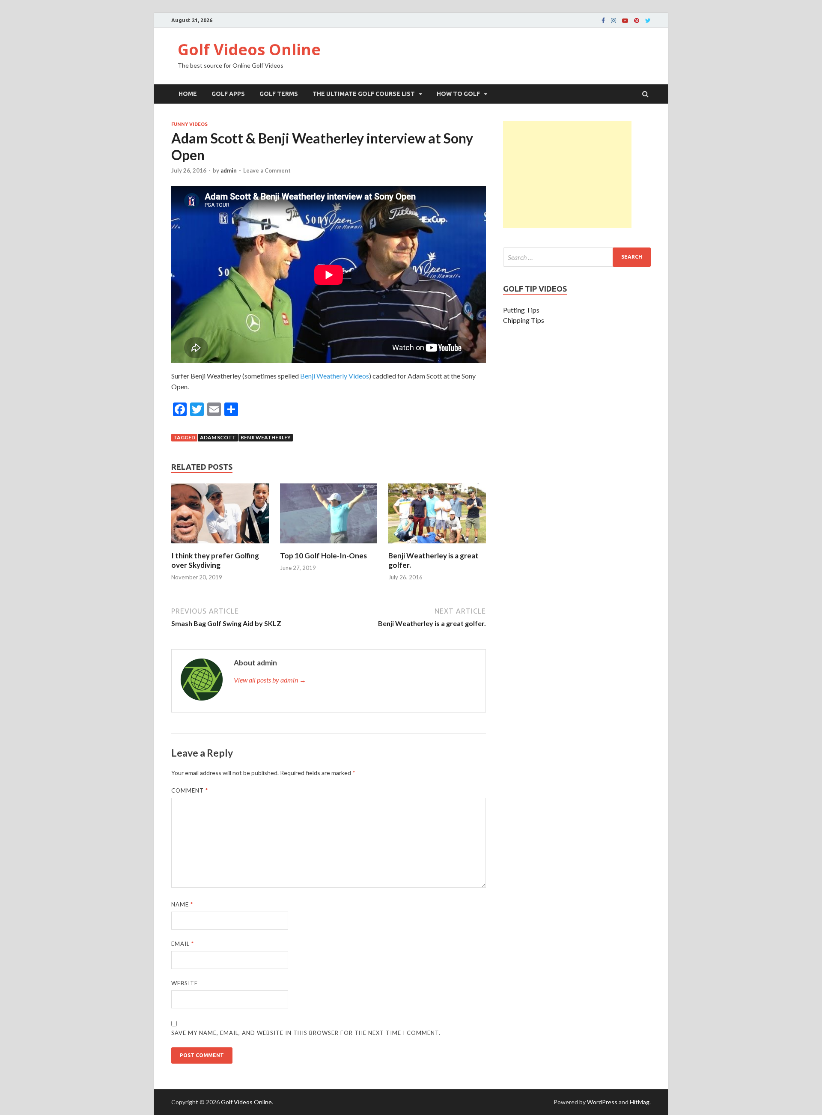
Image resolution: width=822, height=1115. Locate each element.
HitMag (639, 1102)
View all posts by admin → (270, 680)
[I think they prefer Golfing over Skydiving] (220, 546)
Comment (189, 790)
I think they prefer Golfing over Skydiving (215, 560)
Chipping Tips (523, 320)
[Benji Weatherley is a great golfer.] (437, 546)
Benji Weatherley (266, 437)
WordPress (602, 1102)
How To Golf (458, 93)
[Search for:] (577, 257)
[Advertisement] (567, 174)
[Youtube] (625, 20)
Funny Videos (189, 124)
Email (182, 943)
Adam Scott (218, 437)
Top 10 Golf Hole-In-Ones (323, 555)
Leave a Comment (267, 170)
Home (188, 93)
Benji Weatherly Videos (334, 376)
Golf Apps (228, 93)
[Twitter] (648, 20)
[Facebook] (603, 20)
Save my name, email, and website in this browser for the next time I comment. (306, 1032)
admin (228, 170)
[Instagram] (613, 20)
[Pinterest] (636, 20)
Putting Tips (521, 310)
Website (184, 983)
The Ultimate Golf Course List (364, 93)
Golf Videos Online (249, 49)
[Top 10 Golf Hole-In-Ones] (329, 546)
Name (182, 904)
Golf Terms (278, 93)
